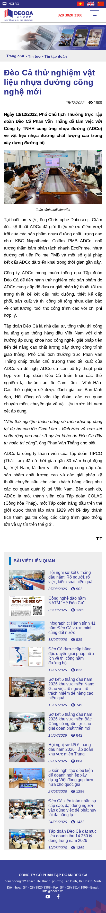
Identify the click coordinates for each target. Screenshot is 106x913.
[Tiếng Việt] (81, 4)
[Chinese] (101, 4)
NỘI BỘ (13, 4)
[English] (91, 4)
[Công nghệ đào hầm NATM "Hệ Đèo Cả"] (53, 614)
